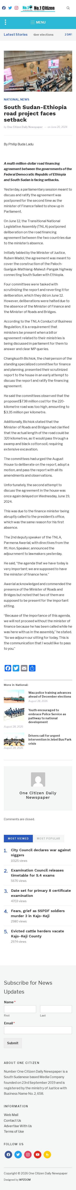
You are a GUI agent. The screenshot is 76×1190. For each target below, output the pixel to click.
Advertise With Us (18, 1126)
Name (10, 1002)
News (24, 99)
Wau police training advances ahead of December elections (49, 694)
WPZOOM (25, 1179)
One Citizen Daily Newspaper (25, 127)
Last (43, 1015)
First (7, 1015)
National (11, 99)
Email (9, 1023)
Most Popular (48, 838)
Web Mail (11, 1115)
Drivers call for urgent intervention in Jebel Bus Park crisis (49, 739)
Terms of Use (14, 1131)
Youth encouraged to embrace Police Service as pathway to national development (47, 716)
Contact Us (12, 1120)
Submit (12, 1043)
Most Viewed (18, 838)
